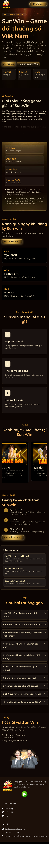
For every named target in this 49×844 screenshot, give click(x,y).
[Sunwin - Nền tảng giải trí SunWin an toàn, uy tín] (14, 4)
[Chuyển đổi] (45, 613)
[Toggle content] (23, 134)
